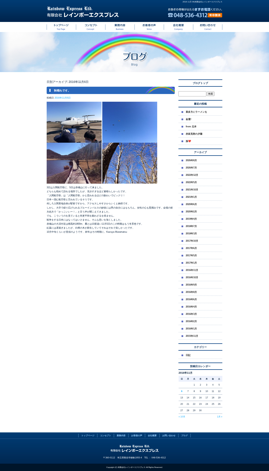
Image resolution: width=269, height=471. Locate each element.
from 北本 (191, 126)
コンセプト (90, 27)
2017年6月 (191, 248)
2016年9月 (191, 284)
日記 (188, 355)
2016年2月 (191, 321)
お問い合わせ (207, 27)
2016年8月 (191, 292)
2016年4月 (191, 306)
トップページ (61, 27)
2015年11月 (192, 336)
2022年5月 (191, 182)
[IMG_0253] (74, 181)
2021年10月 (192, 189)
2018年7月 (191, 226)
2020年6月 (191, 204)
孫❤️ (188, 141)
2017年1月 (191, 262)
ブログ (184, 435)
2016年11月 (192, 270)
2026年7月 (191, 167)
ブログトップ (200, 83)
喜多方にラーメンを (196, 111)
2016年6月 (191, 299)
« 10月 (182, 416)
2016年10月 (192, 277)
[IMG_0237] (74, 140)
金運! (188, 119)
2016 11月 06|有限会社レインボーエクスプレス (202, 2)
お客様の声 (149, 27)
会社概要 (178, 27)
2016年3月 (191, 314)
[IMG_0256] (129, 181)
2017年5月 (191, 255)
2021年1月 (191, 197)
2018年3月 (191, 233)
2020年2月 (191, 211)
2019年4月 (191, 218)
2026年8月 (191, 160)
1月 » (219, 416)
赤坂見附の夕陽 (194, 133)
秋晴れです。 (62, 90)
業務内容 (119, 27)
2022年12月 (192, 175)
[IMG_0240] (129, 140)
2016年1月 (191, 328)
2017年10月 (192, 240)
